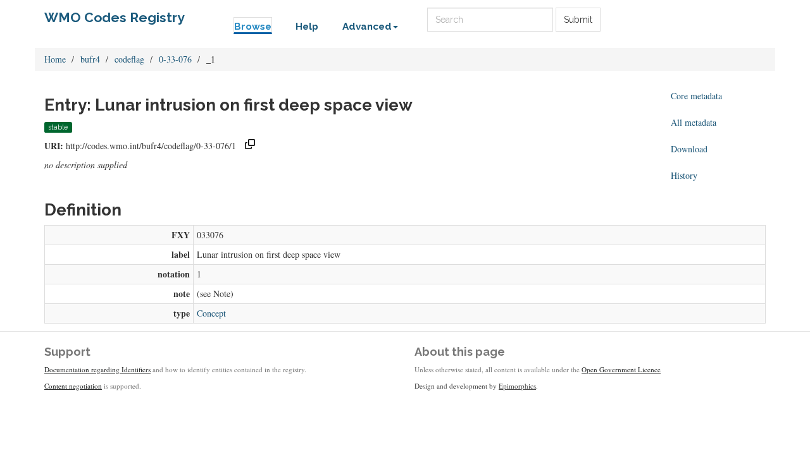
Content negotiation (73, 386)
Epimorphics (517, 386)
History (684, 175)
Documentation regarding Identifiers (97, 369)
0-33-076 (175, 59)
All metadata (693, 122)
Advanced (367, 26)
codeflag (129, 59)
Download (689, 149)
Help (307, 26)
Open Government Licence (621, 369)
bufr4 (90, 59)
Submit (578, 20)
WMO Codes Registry (114, 17)
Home (55, 59)
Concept (211, 313)
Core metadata (696, 96)
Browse (252, 26)
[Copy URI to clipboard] (250, 146)
